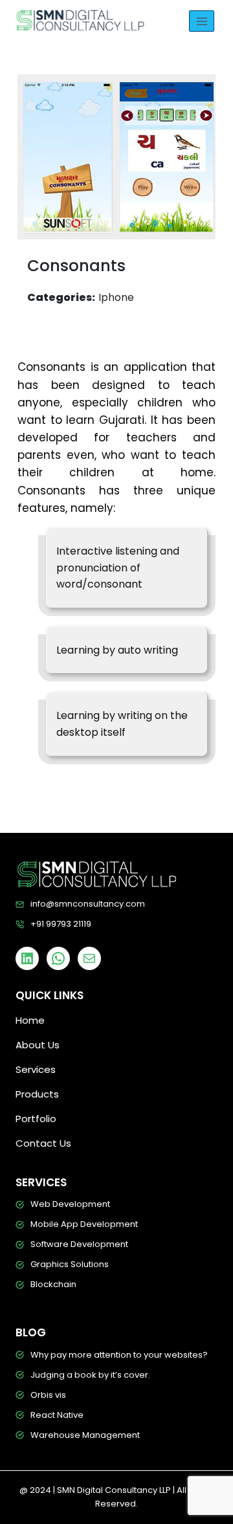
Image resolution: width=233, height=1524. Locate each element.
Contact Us (43, 1143)
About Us (38, 1045)
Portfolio (36, 1118)
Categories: (61, 297)
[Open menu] (201, 21)
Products (37, 1094)
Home (30, 1020)
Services (36, 1069)
